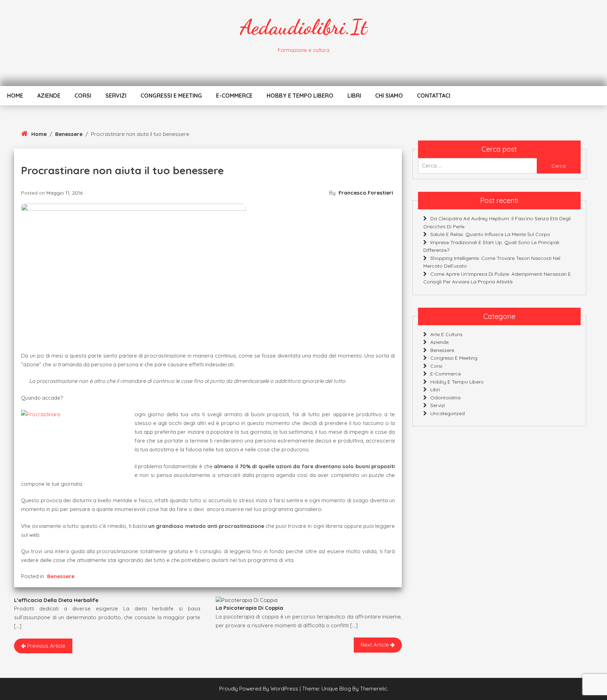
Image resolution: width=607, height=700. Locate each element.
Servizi (115, 95)
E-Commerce (234, 95)
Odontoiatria (445, 397)
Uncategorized (447, 413)
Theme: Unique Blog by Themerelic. (345, 688)
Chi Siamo (389, 95)
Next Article (375, 644)
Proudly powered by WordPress (259, 688)
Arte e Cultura (446, 334)
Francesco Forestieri (366, 192)
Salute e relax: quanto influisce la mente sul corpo (490, 234)
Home (15, 95)
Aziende (48, 95)
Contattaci (433, 95)
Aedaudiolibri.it (303, 27)
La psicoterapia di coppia (249, 607)
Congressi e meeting (171, 95)
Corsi (82, 95)
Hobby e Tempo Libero (300, 95)
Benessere (69, 134)
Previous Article (45, 645)
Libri (354, 95)
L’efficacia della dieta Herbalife (56, 600)
